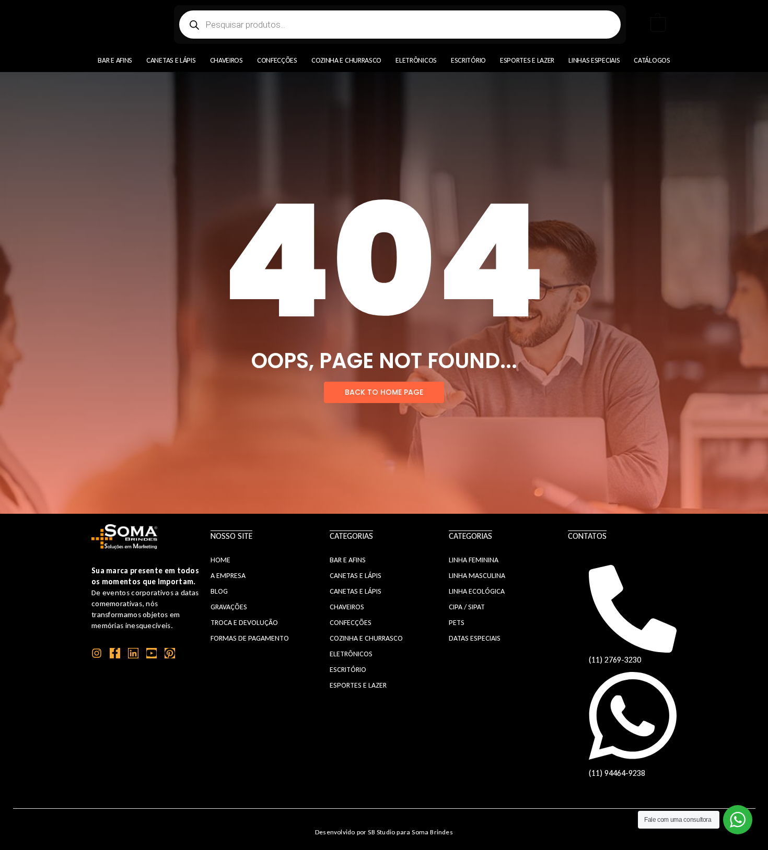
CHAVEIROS (347, 607)
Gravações (229, 607)
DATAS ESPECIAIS (475, 638)
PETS (456, 622)
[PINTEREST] (170, 653)
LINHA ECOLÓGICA (477, 591)
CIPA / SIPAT (467, 607)
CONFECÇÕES (350, 622)
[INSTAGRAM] (96, 653)
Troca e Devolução (244, 622)
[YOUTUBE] (151, 653)
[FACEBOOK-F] (115, 653)
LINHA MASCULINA (477, 575)
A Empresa (228, 575)
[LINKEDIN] (133, 653)
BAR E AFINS (348, 560)
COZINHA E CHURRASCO (366, 638)
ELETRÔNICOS (351, 654)
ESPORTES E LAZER (358, 685)
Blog (219, 591)
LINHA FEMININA (473, 560)
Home (220, 560)
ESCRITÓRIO (348, 669)
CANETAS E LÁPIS (355, 575)
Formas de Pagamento (250, 638)
